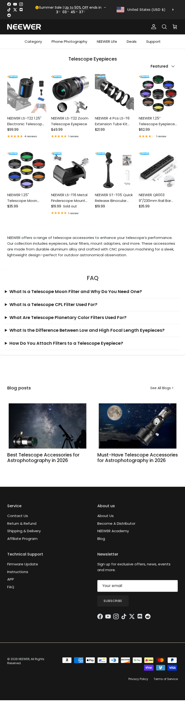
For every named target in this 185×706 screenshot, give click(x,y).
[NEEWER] (24, 27)
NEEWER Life (107, 41)
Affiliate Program (22, 538)
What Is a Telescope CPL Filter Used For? (53, 304)
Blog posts (19, 388)
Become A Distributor (116, 523)
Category (33, 41)
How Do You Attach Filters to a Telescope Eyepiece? (66, 343)
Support (153, 41)
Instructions (17, 571)
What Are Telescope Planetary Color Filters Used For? (67, 317)
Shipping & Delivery (24, 530)
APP (10, 579)
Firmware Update (22, 564)
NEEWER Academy (113, 530)
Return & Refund (21, 523)
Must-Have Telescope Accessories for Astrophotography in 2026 (137, 458)
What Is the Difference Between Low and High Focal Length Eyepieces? (87, 330)
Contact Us (17, 515)
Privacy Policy (138, 679)
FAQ (10, 586)
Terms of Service (166, 679)
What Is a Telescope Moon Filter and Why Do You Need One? (75, 291)
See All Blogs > (162, 388)
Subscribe (113, 601)
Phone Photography (69, 41)
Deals (132, 41)
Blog (101, 538)
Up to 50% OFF (76, 7)
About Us (105, 515)
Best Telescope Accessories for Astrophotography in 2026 (43, 458)
